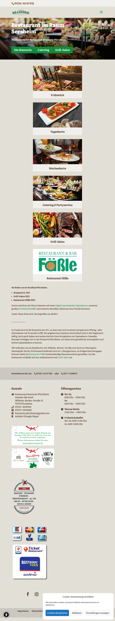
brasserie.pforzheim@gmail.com (32, 413)
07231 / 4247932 (23, 407)
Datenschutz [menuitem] (38, 611)
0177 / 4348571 (70, 373)
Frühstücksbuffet (27, 309)
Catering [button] (43, 50)
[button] (6, 614)
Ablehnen (77, 613)
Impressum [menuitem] (22, 611)
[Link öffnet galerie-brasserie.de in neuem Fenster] (33, 444)
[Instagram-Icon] (36, 595)
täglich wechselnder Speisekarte (72, 305)
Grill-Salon (63, 357)
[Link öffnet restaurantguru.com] (24, 514)
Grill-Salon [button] (62, 50)
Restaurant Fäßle (37, 354)
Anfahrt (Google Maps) (27, 416)
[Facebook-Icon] (28, 595)
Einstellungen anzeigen (97, 613)
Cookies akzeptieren (57, 613)
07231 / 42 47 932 (24, 3)
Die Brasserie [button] (23, 50)
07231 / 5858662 (23, 410)
